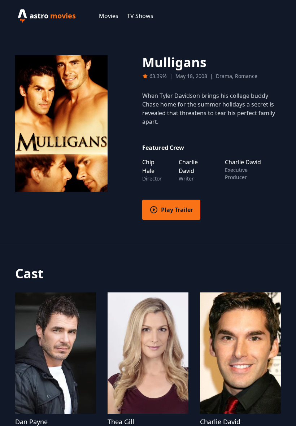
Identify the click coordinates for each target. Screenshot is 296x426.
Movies (108, 16)
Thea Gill (121, 421)
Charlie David (220, 421)
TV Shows (140, 16)
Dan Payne (31, 421)
